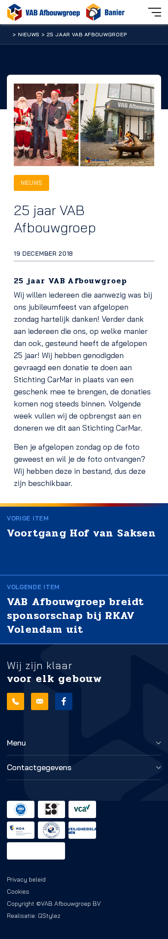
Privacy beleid (26, 879)
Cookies (18, 891)
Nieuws (29, 34)
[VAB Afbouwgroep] (43, 12)
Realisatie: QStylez (33, 916)
